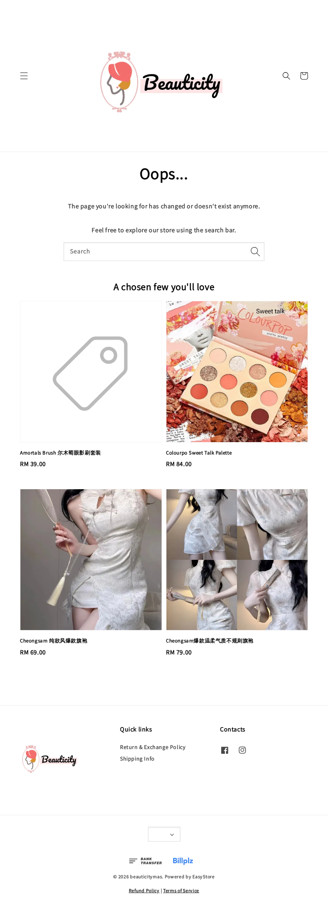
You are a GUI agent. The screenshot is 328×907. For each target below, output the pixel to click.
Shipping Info (137, 758)
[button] (24, 76)
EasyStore (203, 876)
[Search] (255, 251)
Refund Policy (144, 890)
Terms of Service (181, 890)
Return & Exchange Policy (152, 747)
